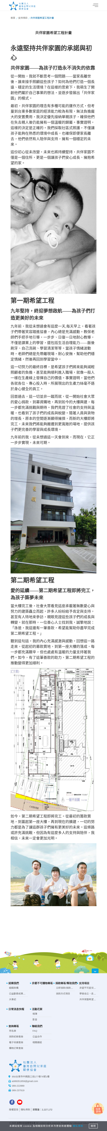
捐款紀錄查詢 (16, 1036)
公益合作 (37, 1036)
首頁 (13, 18)
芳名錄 (12, 1031)
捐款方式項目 (63, 993)
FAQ (34, 1031)
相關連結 (37, 1042)
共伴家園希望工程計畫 (91, 999)
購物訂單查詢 (16, 1048)
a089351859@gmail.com (25, 1081)
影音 (34, 1019)
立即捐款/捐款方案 (65, 988)
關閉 (93, 1126)
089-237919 (18, 1090)
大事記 (12, 999)
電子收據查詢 (16, 1042)
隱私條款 (25, 1109)
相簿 (34, 1014)
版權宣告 (13, 1109)
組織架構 (13, 988)
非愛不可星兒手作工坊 (91, 988)
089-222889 (18, 1085)
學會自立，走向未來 (90, 993)
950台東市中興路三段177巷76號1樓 (30, 1076)
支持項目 (23, 18)
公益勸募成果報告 (18, 993)
